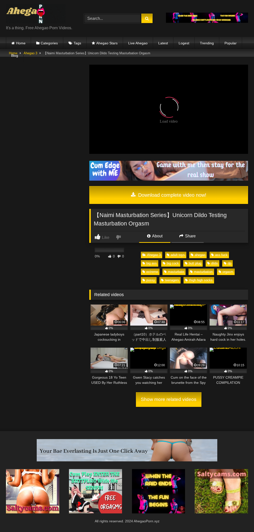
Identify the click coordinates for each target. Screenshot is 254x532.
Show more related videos (168, 399)
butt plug (195, 263)
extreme (152, 272)
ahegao (200, 255)
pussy (150, 280)
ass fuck (221, 255)
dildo (214, 263)
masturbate (176, 272)
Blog (14, 55)
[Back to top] (238, 517)
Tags (77, 43)
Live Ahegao (138, 43)
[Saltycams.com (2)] (221, 512)
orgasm (227, 272)
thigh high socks (201, 280)
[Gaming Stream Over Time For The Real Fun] (168, 179)
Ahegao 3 (154, 255)
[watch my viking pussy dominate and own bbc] (158, 512)
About (156, 236)
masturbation (203, 272)
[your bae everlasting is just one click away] (127, 460)
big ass (151, 263)
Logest (184, 43)
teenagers (172, 280)
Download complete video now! (171, 195)
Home (21, 43)
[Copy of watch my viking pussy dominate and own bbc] (207, 21)
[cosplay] (95, 512)
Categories (49, 43)
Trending (207, 43)
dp (229, 263)
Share (190, 236)
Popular (230, 43)
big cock (173, 263)
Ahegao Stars (107, 43)
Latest (163, 43)
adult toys (178, 255)
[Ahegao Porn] (39, 14)
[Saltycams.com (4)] (32, 512)
